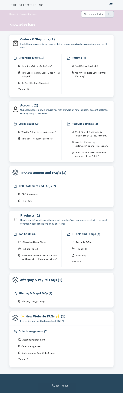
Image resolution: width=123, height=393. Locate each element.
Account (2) (29, 105)
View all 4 (76, 261)
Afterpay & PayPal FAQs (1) (41, 279)
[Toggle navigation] (111, 5)
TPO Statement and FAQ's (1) (43, 172)
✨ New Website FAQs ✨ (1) (42, 316)
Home (12, 13)
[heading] (36, 58)
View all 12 (23, 88)
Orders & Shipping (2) (37, 39)
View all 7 (23, 358)
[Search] (109, 14)
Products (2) (30, 215)
